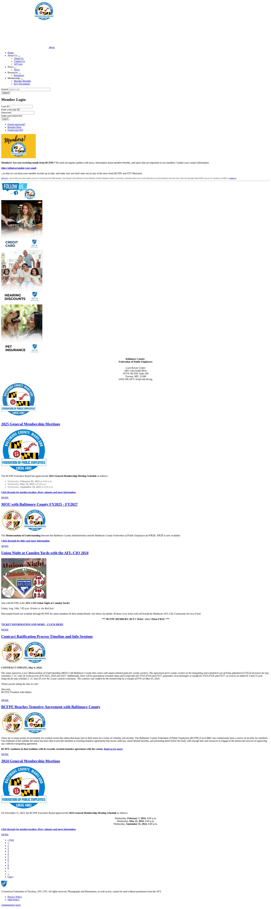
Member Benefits (22, 81)
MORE (5, 497)
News (17, 69)
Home (11, 52)
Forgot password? (16, 124)
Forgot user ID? (15, 130)
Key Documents (22, 83)
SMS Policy (13, 899)
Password (6, 112)
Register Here (14, 127)
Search (4, 89)
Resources (19, 75)
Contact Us (19, 61)
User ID (5, 106)
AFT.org (18, 64)
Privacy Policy (15, 896)
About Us (19, 58)
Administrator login (11, 905)
